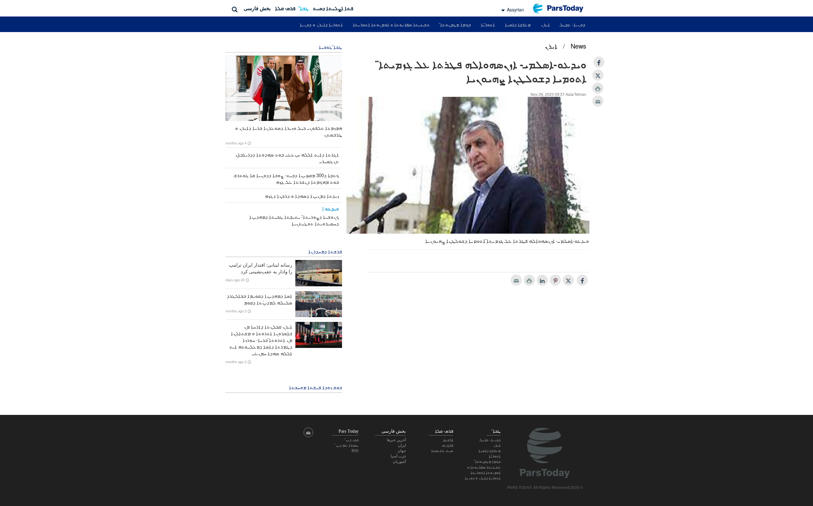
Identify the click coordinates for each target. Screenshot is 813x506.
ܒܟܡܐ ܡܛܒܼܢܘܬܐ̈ (455, 24)
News (578, 45)
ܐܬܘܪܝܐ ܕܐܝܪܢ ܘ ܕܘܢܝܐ (321, 24)
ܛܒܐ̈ (304, 8)
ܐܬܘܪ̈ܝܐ (488, 24)
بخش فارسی (257, 8)
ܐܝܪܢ (545, 24)
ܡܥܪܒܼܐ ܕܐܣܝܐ (518, 24)
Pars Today (561, 8)
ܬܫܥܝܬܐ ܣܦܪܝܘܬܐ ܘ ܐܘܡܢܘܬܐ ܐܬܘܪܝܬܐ (391, 24)
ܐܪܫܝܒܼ (448, 440)
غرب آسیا (398, 456)
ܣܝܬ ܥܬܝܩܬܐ (442, 451)
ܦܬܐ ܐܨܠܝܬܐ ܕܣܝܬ (333, 8)
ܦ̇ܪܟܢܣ (447, 445)
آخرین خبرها (396, 440)
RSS (355, 451)
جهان (402, 451)
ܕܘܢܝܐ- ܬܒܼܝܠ (572, 24)
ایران (402, 445)
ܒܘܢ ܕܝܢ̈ (352, 440)
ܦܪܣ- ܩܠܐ (285, 8)
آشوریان (399, 461)
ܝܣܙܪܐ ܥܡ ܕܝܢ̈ (347, 445)
